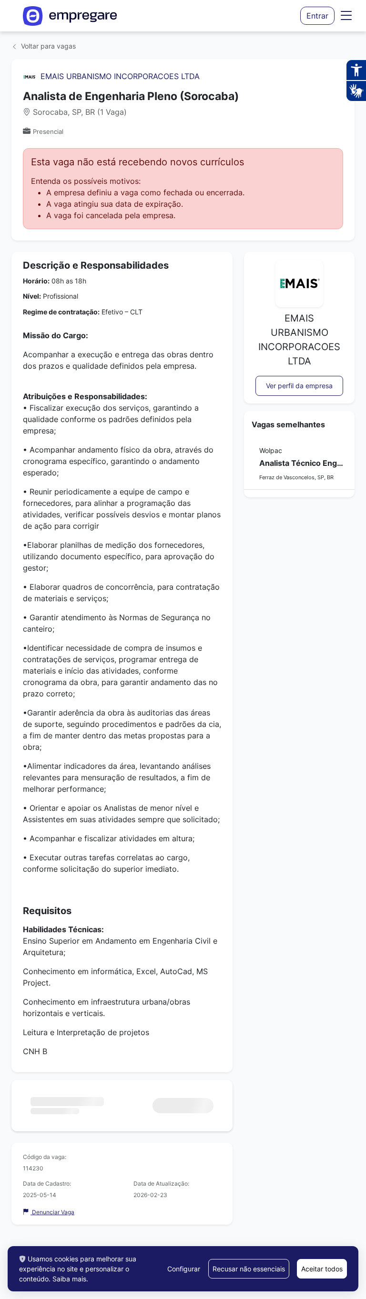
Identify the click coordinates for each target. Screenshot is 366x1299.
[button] (346, 16)
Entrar (317, 15)
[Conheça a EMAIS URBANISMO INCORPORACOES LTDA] (29, 76)
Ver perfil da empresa (299, 386)
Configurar (183, 1269)
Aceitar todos (322, 1269)
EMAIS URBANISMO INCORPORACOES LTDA (120, 76)
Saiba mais (69, 1279)
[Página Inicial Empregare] (70, 16)
